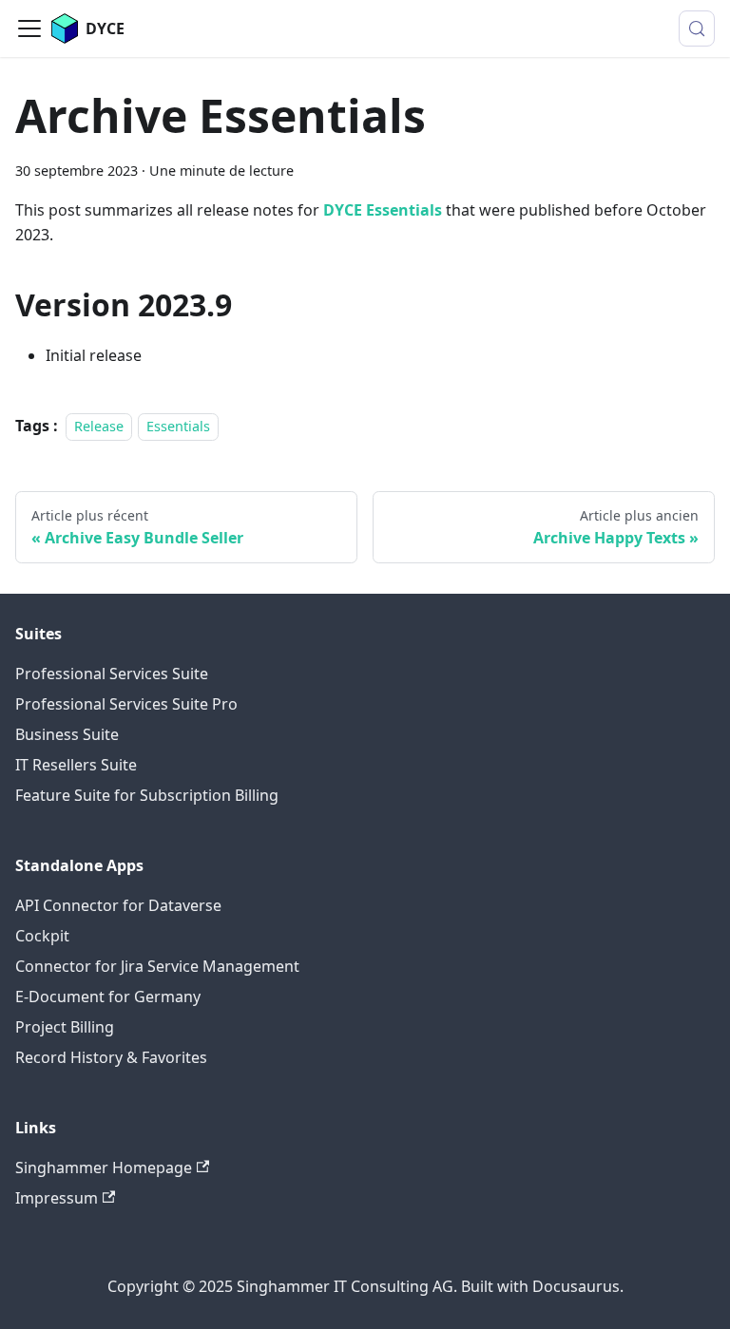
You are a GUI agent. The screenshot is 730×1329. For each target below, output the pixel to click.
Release (99, 426)
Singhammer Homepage (103, 1167)
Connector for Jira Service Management (157, 966)
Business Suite (67, 734)
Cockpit (42, 935)
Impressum (56, 1197)
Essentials (178, 426)
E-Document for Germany (108, 996)
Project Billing (64, 1026)
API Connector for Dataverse (118, 905)
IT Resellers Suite (76, 764)
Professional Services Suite (111, 673)
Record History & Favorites (111, 1057)
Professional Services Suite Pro (126, 703)
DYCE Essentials (382, 209)
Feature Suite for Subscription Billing (147, 795)
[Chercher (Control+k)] (697, 28)
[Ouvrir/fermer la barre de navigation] (29, 28)
